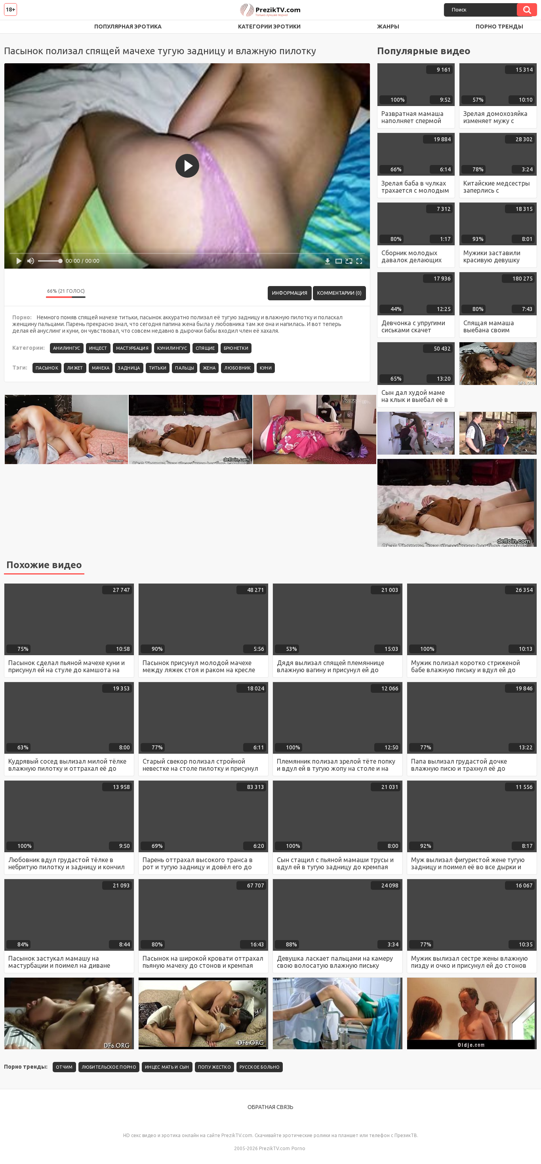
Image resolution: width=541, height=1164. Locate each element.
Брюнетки (236, 348)
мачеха (101, 368)
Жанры (388, 26)
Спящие (205, 348)
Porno (298, 1148)
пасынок (47, 368)
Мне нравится (16, 293)
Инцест (98, 348)
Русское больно (260, 1067)
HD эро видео (18, 26)
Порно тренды (499, 26)
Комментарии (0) (339, 293)
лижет (75, 368)
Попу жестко (214, 1067)
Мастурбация (132, 348)
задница (129, 368)
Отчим (64, 1067)
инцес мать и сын (167, 1067)
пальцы (184, 368)
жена (209, 368)
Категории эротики (269, 26)
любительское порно (109, 1067)
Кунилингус (172, 348)
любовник (237, 368)
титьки (158, 368)
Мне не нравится (34, 293)
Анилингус (66, 348)
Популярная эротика (128, 26)
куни (266, 368)
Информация (289, 293)
